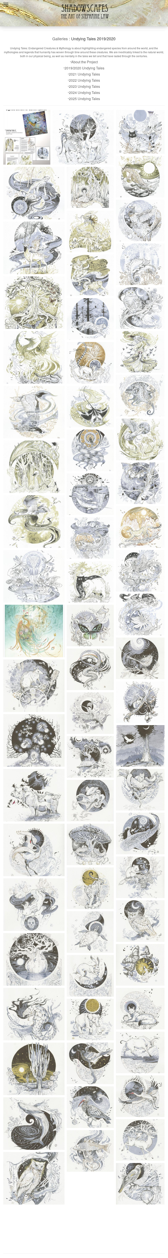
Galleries (60, 38)
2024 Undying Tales (84, 92)
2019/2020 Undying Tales (84, 67)
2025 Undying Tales (84, 98)
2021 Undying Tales (84, 74)
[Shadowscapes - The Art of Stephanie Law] (84, 20)
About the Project (84, 61)
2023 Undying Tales (84, 86)
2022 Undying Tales (84, 80)
